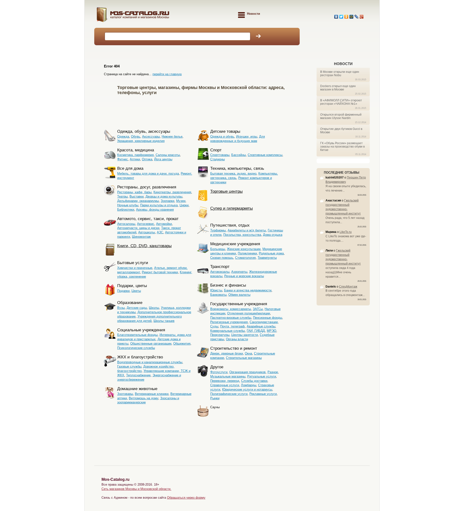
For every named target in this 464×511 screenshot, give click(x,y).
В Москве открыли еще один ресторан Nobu (339, 73)
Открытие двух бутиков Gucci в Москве (341, 130)
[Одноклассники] (346, 17)
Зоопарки (167, 201)
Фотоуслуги (218, 372)
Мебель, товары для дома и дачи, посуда (148, 173)
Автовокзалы (219, 272)
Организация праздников (247, 372)
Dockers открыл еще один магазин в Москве (338, 87)
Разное (273, 372)
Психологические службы (136, 348)
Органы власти (237, 339)
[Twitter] (341, 17)
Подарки (123, 291)
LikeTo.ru (346, 232)
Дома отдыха (272, 235)
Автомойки (164, 224)
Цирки (184, 205)
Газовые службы (129, 366)
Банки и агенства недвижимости (247, 290)
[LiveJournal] (356, 17)
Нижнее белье (172, 136)
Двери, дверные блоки (226, 353)
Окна (248, 353)
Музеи (180, 201)
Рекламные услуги (263, 394)
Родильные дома (271, 253)
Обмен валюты (239, 294)
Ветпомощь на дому (143, 398)
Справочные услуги (224, 385)
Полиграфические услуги (228, 394)
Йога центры (163, 159)
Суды (214, 326)
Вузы (121, 308)
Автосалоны (126, 224)
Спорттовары (219, 155)
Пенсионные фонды (267, 317)
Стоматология (245, 257)
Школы (154, 308)
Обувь (135, 136)
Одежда (123, 136)
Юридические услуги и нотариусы (247, 389)
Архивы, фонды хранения (155, 209)
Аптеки (135, 159)
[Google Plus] (361, 17)
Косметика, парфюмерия (135, 155)
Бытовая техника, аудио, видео (233, 173)
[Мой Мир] (351, 17)
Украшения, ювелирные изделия (141, 141)
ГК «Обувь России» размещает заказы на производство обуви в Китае (342, 146)
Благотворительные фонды (137, 335)
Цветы (136, 291)
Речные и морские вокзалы (244, 276)
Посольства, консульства (242, 235)
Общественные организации (150, 343)
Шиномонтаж (141, 236)
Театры (122, 196)
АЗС (160, 232)
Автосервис (145, 224)
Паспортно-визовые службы (230, 317)
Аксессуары (151, 136)
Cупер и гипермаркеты (231, 208)
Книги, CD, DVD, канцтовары (144, 246)
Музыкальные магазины (227, 376)
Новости (343, 64)
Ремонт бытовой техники (160, 272)
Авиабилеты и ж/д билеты (247, 230)
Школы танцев (163, 321)
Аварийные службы (261, 326)
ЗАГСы (258, 309)
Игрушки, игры (246, 136)
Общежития (181, 343)
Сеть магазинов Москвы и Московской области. (136, 489)
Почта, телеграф (232, 326)
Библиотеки (125, 209)
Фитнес (122, 159)
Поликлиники (247, 253)
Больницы (217, 249)
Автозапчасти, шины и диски (138, 228)
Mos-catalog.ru (145, 16)
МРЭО (271, 331)
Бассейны (238, 155)
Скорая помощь (221, 257)
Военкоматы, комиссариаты (230, 309)
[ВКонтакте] (336, 17)
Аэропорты (239, 272)
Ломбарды (248, 385)
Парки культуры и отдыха (159, 205)
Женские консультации (244, 249)
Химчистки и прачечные (134, 268)
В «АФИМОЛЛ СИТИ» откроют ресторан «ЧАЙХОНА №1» (341, 102)
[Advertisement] (204, 111)
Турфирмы (218, 230)
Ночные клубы (127, 205)
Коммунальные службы (227, 331)
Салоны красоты (168, 155)
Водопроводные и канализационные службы (149, 362)
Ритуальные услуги (261, 376)
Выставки (137, 196)
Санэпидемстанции (264, 322)
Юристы (216, 290)
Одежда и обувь (222, 136)
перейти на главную (167, 74)
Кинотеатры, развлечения (172, 192)
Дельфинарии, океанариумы (138, 201)
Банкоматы (218, 294)
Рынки (214, 398)
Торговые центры (226, 191)
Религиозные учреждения (229, 322)
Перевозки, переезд (224, 381)
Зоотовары (125, 394)
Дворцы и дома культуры (163, 196)
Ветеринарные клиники (151, 394)
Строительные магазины (244, 358)
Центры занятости (244, 335)
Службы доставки (254, 381)
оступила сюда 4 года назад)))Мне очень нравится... (340, 272)
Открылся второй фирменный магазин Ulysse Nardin (341, 116)
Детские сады (137, 308)
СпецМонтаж (348, 286)
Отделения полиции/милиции (248, 313)
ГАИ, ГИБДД (256, 331)
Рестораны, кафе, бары (134, 192)
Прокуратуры (219, 335)
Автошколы (146, 232)
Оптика (147, 159)
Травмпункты (267, 257)
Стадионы (217, 159)
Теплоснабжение (138, 375)
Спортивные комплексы (265, 155)
